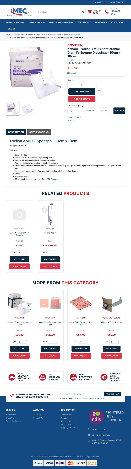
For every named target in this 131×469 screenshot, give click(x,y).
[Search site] (83, 12)
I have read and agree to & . (83, 398)
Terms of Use (66, 415)
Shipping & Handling (69, 427)
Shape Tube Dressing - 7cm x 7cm (80, 323)
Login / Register (117, 2)
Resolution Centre (13, 421)
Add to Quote (82, 99)
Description (16, 132)
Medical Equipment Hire (61, 22)
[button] (99, 91)
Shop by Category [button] (15, 22)
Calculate (120, 111)
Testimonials (100, 22)
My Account (11, 415)
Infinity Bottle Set (50, 233)
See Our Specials (36, 22)
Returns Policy (67, 421)
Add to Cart (82, 91)
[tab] (16, 132)
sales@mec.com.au (101, 435)
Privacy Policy (100, 398)
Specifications (39, 132)
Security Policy (67, 424)
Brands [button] (11, 29)
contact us (100, 2)
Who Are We (84, 22)
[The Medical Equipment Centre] (19, 12)
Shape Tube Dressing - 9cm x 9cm (50, 323)
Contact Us (117, 22)
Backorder (111, 348)
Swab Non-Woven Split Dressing (19, 234)
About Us (37, 415)
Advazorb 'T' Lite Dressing (112, 322)
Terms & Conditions (86, 398)
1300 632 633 (98, 429)
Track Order (11, 418)
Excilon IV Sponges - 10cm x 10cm (19, 323)
